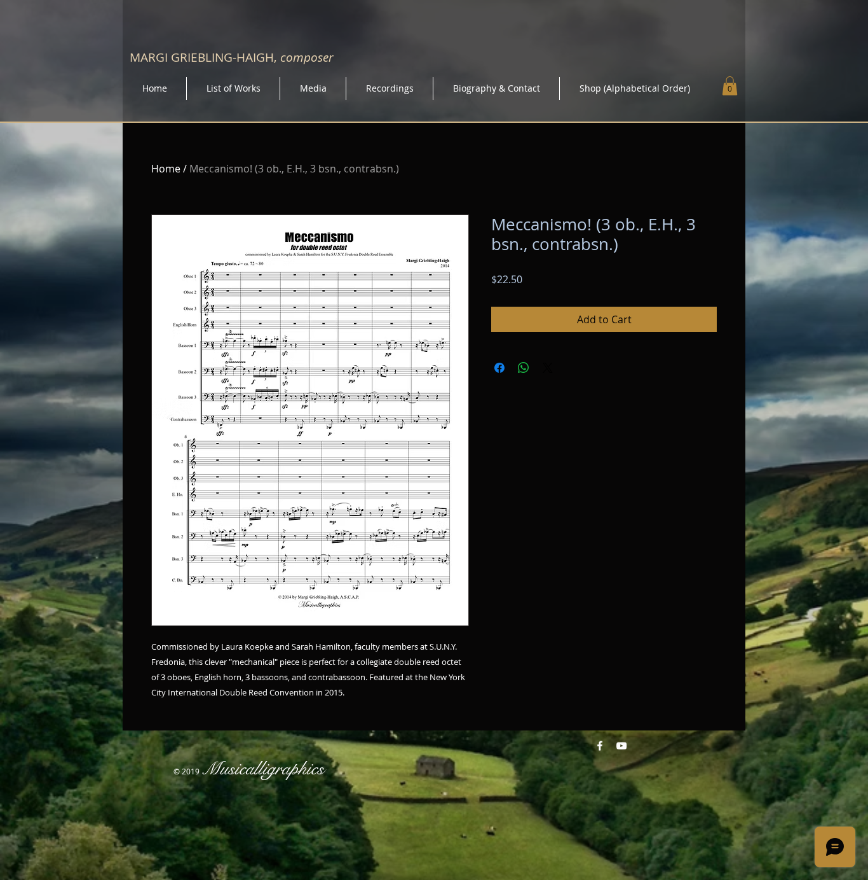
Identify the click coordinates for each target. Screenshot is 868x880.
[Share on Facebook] (499, 367)
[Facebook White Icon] (599, 745)
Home (165, 169)
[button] (730, 85)
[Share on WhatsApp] (523, 367)
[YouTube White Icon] (621, 745)
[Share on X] (547, 367)
